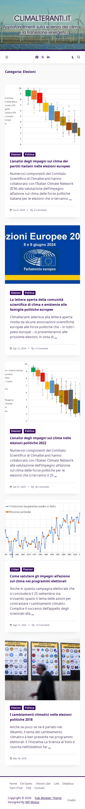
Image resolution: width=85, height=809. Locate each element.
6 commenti (41, 348)
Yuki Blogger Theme (48, 798)
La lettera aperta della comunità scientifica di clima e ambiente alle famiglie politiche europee (38, 304)
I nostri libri (43, 783)
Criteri (15, 569)
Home (13, 783)
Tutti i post (16, 788)
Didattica (68, 783)
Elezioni (16, 154)
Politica (29, 154)
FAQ (28, 788)
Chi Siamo (26, 783)
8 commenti (40, 210)
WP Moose (32, 802)
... (70, 198)
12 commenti (43, 625)
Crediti (71, 800)
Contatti (39, 788)
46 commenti (42, 486)
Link (56, 783)
